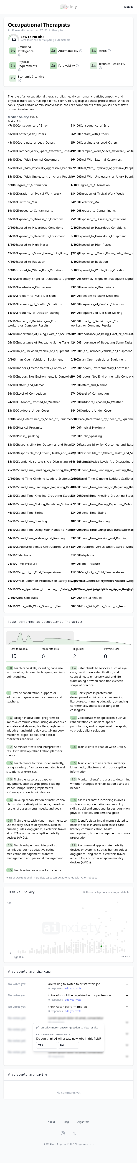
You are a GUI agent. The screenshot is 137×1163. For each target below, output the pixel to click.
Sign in (128, 7)
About (51, 1121)
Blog (66, 1121)
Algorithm (83, 1121)
